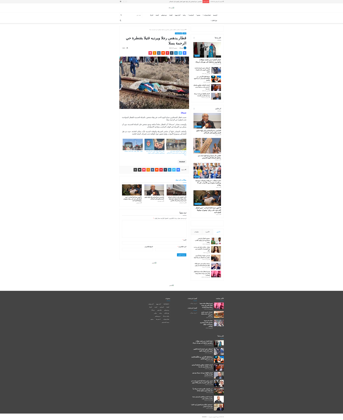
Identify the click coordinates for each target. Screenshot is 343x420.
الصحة (157, 15)
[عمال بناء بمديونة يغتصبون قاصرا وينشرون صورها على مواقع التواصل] (219, 323)
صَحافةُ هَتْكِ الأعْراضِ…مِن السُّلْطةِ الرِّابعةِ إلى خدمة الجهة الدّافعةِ (202, 78)
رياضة (184, 15)
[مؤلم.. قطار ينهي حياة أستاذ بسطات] (133, 144)
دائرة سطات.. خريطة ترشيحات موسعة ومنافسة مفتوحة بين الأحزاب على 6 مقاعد (208, 182)
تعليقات (196, 232)
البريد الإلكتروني (182, 246)
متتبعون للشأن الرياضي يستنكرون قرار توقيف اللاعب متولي (202, 240)
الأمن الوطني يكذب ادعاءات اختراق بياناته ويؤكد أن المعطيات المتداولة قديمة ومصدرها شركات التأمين (177, 198)
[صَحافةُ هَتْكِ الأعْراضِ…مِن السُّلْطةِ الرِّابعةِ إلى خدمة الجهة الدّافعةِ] (216, 79)
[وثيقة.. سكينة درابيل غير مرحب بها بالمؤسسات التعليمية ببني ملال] (216, 249)
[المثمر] (154, 262)
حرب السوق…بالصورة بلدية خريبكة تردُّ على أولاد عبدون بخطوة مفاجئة (203, 389)
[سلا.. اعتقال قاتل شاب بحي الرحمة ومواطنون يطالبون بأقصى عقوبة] (155, 144)
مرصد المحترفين (165, 322)
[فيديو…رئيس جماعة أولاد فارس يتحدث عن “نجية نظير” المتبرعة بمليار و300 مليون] (219, 383)
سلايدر (178, 29)
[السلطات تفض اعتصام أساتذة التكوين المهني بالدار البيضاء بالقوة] (216, 70)
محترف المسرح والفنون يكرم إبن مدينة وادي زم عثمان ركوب (202, 397)
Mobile (181, 162)
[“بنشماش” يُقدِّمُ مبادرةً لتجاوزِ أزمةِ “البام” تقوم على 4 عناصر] (219, 407)
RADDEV (204, 416)
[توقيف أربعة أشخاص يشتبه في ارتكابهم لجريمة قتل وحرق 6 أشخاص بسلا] (176, 144)
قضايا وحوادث (207, 15)
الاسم (184, 240)
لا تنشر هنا (158, 319)
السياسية (191, 15)
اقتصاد (170, 15)
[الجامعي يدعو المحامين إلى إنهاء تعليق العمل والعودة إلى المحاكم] (154, 189)
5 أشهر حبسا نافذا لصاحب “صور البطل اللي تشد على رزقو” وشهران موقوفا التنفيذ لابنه (132, 198)
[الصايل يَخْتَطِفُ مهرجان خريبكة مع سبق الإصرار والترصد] (216, 96)
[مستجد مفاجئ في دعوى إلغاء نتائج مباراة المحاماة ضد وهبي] (216, 266)
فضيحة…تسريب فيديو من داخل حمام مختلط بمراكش (207, 314)
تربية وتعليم (164, 15)
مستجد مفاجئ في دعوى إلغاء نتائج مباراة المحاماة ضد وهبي (202, 264)
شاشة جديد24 (166, 316)
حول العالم (214, 20)
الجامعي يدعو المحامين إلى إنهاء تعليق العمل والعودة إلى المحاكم (154, 198)
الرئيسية (215, 15)
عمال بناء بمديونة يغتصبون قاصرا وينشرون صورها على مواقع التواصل (206, 323)
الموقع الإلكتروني (149, 246)
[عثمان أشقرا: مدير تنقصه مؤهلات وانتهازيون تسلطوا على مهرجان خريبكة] (219, 343)
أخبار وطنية (151, 304)
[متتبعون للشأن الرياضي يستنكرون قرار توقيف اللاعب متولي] (216, 241)
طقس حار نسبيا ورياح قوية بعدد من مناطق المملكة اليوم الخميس (185, 1)
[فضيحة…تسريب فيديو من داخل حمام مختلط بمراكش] (219, 314)
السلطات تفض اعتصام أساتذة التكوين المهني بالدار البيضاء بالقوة (202, 70)
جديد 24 (181, 48)
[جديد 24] (171, 8)
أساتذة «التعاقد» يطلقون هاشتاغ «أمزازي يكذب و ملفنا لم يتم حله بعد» (202, 87)
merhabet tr (166, 304)
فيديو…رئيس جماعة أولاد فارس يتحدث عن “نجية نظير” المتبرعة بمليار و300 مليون (202, 382)
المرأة (151, 15)
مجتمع (198, 15)
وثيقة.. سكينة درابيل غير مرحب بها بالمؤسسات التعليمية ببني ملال (202, 249)
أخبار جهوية (177, 15)
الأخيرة (207, 232)
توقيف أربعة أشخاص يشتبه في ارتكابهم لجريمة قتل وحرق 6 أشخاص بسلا (176, 152)
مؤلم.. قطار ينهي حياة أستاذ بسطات (133, 151)
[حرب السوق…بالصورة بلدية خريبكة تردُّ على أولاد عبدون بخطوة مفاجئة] (219, 391)
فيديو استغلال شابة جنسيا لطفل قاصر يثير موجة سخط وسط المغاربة (202, 273)
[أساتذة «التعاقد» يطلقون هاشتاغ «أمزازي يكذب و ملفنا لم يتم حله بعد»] (216, 87)
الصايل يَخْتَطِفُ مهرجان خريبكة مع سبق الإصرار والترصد (202, 94)
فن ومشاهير (157, 316)
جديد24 (153, 310)
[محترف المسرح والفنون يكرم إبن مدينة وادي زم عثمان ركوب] (219, 399)
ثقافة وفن (159, 310)
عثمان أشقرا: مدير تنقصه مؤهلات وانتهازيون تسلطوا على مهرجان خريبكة (208, 61)
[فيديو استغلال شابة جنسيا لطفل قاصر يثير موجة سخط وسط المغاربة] (216, 274)
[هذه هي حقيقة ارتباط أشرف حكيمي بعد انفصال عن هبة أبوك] (216, 258)
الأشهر (218, 232)
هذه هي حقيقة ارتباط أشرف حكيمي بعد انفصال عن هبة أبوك (202, 256)
